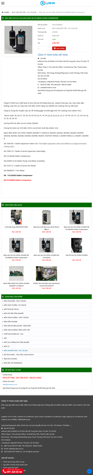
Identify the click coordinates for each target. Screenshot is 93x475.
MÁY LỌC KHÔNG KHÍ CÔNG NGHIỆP (16, 342)
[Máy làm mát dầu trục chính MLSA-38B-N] (46, 217)
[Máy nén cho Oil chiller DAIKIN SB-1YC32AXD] (46, 245)
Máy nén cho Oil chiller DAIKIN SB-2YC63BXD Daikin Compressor (62, 12)
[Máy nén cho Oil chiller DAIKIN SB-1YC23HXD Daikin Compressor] (76, 217)
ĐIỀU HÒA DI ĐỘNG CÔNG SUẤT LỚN (17, 330)
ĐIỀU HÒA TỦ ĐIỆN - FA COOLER (15, 305)
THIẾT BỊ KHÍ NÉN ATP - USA (13, 334)
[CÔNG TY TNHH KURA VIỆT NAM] (47, 3)
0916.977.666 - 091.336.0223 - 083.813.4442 (22, 377)
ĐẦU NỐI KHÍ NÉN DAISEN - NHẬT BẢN (17, 326)
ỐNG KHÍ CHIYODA (10, 359)
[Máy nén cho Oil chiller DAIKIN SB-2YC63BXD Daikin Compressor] (16, 245)
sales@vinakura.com (48, 87)
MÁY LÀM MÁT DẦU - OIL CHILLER (24, 12)
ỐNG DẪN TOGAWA (10, 322)
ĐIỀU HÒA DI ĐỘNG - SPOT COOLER (16, 317)
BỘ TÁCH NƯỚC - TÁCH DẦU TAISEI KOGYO (19, 355)
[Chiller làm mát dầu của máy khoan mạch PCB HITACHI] (46, 273)
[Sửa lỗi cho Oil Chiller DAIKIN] (76, 245)
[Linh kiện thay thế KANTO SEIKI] (16, 217)
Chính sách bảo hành (10, 467)
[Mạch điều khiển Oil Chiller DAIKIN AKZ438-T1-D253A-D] (16, 273)
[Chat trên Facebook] (89, 471)
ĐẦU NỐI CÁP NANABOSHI (13, 363)
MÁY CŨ (6, 346)
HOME (6, 12)
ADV (5, 338)
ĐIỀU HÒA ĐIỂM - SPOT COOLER (15, 301)
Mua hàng (61, 48)
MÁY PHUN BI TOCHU (11, 309)
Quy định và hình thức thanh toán (15, 465)
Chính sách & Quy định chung (13, 462)
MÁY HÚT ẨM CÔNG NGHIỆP (13, 313)
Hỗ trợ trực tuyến (13, 370)
